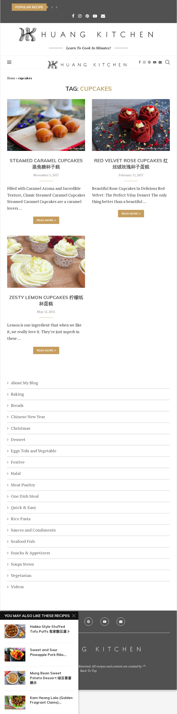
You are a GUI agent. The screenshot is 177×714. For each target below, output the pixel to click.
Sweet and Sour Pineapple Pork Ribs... (48, 652)
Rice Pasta (20, 518)
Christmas (20, 428)
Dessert (18, 439)
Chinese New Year (28, 416)
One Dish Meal (25, 496)
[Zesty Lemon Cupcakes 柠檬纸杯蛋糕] (46, 262)
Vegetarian (21, 575)
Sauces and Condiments (33, 530)
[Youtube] (95, 16)
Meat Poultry (23, 485)
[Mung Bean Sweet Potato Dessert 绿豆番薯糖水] (15, 678)
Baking (17, 394)
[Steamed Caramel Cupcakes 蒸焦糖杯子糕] (46, 125)
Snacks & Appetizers (30, 552)
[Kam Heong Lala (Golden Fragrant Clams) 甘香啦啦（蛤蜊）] (15, 702)
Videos (17, 586)
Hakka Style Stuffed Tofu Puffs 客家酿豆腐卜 (50, 628)
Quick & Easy (23, 507)
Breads (17, 405)
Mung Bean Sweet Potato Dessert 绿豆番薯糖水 (50, 678)
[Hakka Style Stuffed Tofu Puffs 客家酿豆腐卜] (15, 631)
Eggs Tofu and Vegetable (33, 450)
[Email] (103, 16)
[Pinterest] (87, 16)
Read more (45, 220)
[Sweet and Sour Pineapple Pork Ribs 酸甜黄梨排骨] (15, 654)
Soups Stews (22, 564)
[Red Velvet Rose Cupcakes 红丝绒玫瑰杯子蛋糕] (131, 125)
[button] (52, 7)
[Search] (167, 62)
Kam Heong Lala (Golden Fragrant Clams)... (51, 700)
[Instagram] (80, 16)
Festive (18, 462)
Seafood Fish (23, 541)
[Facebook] (73, 16)
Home (11, 78)
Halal (16, 473)
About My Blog (24, 382)
